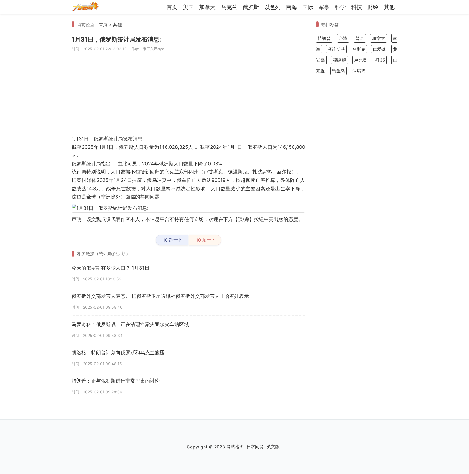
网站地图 (235, 446)
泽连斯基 (336, 49)
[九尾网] (85, 7)
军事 (324, 7)
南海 (291, 7)
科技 (356, 7)
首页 (172, 7)
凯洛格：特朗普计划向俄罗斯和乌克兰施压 (118, 352)
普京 (359, 38)
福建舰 (339, 60)
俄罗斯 (251, 7)
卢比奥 (360, 60)
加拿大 (207, 7)
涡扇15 (359, 71)
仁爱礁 (379, 49)
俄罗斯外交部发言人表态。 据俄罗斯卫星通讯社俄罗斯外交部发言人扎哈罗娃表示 (160, 296)
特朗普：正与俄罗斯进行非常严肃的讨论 (116, 381)
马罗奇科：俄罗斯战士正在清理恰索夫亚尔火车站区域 (130, 324)
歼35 (380, 60)
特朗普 (324, 38)
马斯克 (358, 49)
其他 (389, 7)
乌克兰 (229, 7)
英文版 (273, 446)
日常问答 (255, 446)
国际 (307, 7)
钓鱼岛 (338, 71)
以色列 (272, 7)
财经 (372, 7)
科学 (340, 7)
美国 (188, 7)
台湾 (343, 38)
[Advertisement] (188, 97)
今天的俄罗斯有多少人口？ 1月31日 (111, 268)
